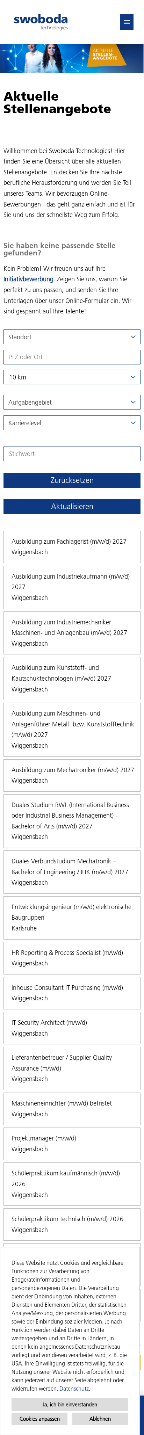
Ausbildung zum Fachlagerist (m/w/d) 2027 (69, 541)
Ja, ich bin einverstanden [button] (70, 1404)
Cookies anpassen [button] (40, 1418)
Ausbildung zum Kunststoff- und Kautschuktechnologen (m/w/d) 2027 (61, 673)
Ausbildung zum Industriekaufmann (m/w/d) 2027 (71, 581)
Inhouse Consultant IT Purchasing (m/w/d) (67, 988)
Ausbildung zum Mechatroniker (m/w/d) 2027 (73, 770)
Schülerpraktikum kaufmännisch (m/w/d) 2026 (66, 1178)
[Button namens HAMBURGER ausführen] (127, 22)
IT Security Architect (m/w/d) (49, 1023)
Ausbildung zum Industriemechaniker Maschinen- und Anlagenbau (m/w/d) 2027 (69, 627)
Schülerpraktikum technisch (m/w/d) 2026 (67, 1219)
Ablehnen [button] (100, 1418)
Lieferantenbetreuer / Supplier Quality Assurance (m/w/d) (62, 1062)
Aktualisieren (72, 506)
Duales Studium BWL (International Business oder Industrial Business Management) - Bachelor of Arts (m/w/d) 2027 (70, 815)
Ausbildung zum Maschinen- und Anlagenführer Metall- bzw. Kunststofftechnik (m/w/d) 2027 (73, 724)
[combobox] (72, 377)
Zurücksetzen (72, 480)
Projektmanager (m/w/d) (44, 1138)
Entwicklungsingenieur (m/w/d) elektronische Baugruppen (71, 912)
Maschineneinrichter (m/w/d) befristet (62, 1103)
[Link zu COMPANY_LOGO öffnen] (41, 21)
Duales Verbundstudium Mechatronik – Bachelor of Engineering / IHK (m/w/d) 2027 (70, 866)
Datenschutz (74, 1388)
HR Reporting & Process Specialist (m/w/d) (67, 953)
